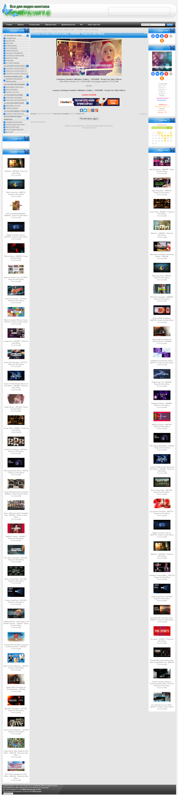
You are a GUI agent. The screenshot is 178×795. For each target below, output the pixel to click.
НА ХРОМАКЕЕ (11, 48)
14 (168, 136)
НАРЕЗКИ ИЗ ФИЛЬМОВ (15, 56)
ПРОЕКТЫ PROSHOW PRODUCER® (14, 80)
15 (171, 136)
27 (165, 141)
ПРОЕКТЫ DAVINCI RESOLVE (17, 74)
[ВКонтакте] (81, 110)
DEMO (89, 86)
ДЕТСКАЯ (9, 132)
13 (165, 136)
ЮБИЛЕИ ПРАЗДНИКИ (14, 53)
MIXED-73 (73, 113)
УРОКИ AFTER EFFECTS (15, 114)
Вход (93, 128)
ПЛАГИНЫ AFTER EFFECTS (16, 100)
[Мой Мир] (92, 110)
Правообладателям (68, 25)
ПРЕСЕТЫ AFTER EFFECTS (16, 71)
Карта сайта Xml (94, 25)
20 (165, 138)
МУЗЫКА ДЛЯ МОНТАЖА (15, 125)
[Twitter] (85, 110)
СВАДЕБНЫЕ (11, 38)
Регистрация (87, 128)
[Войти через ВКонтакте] (157, 36)
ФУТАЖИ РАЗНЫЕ (12, 63)
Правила (21, 25)
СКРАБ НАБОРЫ (12, 108)
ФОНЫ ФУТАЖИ (12, 58)
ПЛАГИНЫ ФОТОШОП (14, 98)
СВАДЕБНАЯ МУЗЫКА (14, 122)
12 (162, 136)
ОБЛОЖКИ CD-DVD (13, 106)
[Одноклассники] (89, 110)
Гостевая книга (34, 25)
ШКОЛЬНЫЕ (10, 41)
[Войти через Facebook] (162, 36)
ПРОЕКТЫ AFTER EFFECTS (16, 69)
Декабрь (44, 29)
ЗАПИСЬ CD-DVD (12, 92)
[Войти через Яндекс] (166, 36)
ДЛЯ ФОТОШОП (12, 90)
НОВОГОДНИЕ (11, 46)
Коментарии (16, 175)
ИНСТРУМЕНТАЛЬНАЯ (14, 130)
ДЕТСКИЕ (9, 43)
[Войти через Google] (171, 36)
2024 (38, 29)
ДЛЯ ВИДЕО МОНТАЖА (14, 87)
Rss (81, 25)
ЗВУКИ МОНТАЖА (12, 127)
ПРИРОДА (10, 61)
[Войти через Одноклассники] (162, 41)
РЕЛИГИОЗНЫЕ (12, 51)
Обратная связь (50, 25)
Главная (9, 25)
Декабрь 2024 (162, 125)
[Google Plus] (96, 110)
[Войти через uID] (153, 36)
